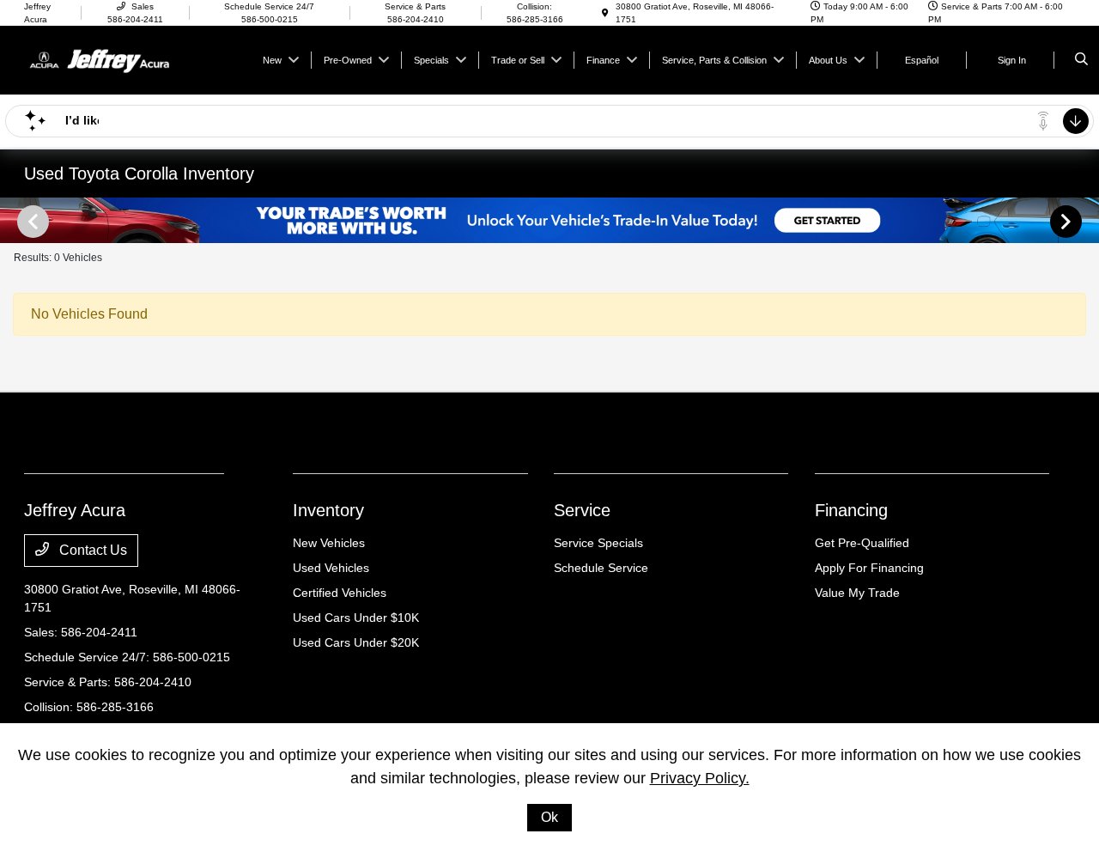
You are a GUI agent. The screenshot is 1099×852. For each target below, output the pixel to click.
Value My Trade (857, 592)
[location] (605, 13)
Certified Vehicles (339, 592)
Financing (851, 510)
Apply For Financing (869, 568)
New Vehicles (329, 543)
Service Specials (598, 543)
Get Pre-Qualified (862, 543)
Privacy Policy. (700, 778)
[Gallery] (549, 220)
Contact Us (91, 550)
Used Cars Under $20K (356, 642)
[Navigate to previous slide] (13, 221)
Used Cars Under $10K (356, 617)
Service (582, 510)
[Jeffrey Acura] (101, 59)
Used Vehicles (331, 568)
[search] (1081, 60)
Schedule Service (601, 568)
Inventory (328, 510)
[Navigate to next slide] (1086, 221)
